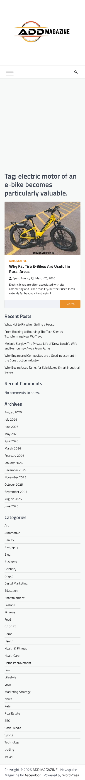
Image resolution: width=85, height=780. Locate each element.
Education (11, 590)
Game (8, 633)
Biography (11, 547)
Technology (12, 742)
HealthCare (12, 655)
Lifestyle (10, 677)
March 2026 (13, 448)
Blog (7, 554)
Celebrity (10, 568)
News (8, 698)
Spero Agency (21, 278)
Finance (10, 612)
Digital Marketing (16, 583)
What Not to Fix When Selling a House (29, 324)
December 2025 (15, 470)
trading (9, 749)
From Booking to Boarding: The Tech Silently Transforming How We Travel (34, 334)
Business (11, 561)
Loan (8, 684)
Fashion (10, 605)
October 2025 (14, 484)
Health (9, 641)
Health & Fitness (16, 648)
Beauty (9, 540)
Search (70, 304)
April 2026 (11, 441)
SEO (7, 720)
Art (7, 525)
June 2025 (11, 506)
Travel (8, 756)
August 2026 (13, 412)
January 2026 (14, 462)
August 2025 (13, 498)
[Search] (76, 72)
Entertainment (14, 597)
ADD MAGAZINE (45, 769)
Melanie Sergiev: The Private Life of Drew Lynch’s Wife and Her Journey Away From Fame (41, 346)
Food (8, 619)
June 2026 (11, 426)
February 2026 (14, 455)
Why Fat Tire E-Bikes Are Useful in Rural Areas (39, 269)
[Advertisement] (42, 125)
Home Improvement (18, 662)
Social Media (13, 727)
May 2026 (11, 433)
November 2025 (15, 477)
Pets (8, 706)
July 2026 (11, 419)
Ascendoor (33, 775)
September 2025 (16, 491)
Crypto (9, 576)
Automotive (18, 261)
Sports (9, 735)
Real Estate (12, 713)
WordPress (70, 775)
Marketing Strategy (18, 691)
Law (7, 670)
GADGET (10, 626)
